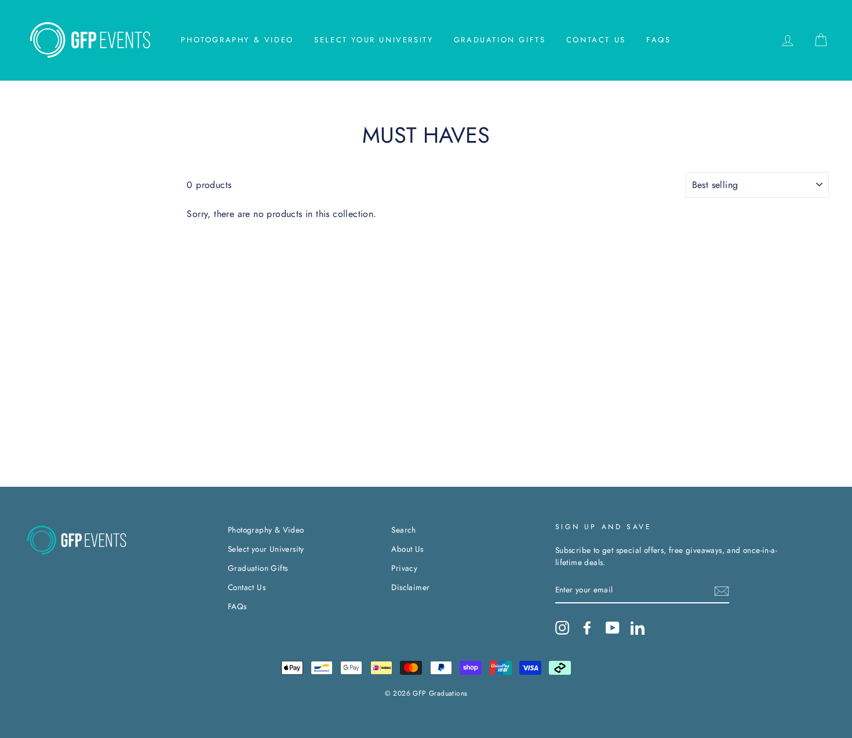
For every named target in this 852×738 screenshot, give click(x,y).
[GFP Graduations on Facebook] (587, 628)
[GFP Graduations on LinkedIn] (638, 628)
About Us (407, 549)
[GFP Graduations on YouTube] (613, 628)
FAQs (658, 39)
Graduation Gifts (500, 39)
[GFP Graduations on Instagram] (562, 628)
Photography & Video (237, 39)
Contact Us (596, 39)
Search (403, 530)
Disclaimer (410, 587)
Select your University (373, 39)
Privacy (404, 568)
